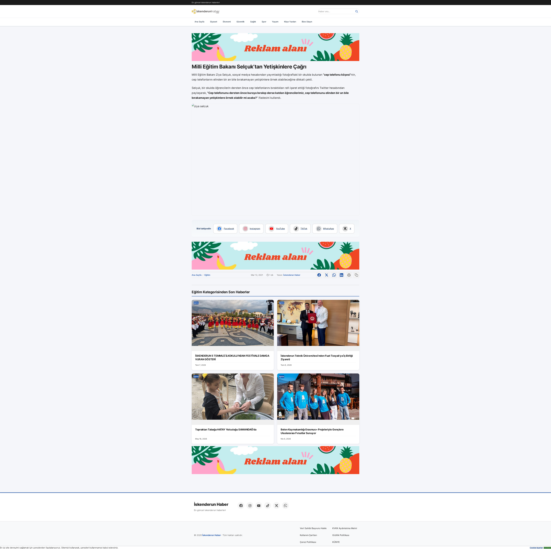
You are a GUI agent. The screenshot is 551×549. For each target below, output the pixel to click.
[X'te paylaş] (326, 275)
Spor (264, 21)
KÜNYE (336, 542)
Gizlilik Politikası (340, 535)
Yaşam (275, 21)
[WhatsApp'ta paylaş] (334, 275)
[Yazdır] (349, 275)
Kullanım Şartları (308, 535)
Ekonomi (227, 21)
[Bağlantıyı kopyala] (356, 275)
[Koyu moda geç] (313, 11)
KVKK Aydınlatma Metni (344, 528)
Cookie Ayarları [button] (536, 548)
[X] (276, 505)
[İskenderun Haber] (206, 11)
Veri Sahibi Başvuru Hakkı (313, 528)
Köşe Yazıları (290, 21)
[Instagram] (249, 505)
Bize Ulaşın (307, 21)
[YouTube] (258, 505)
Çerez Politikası (308, 542)
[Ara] (356, 11)
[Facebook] (240, 505)
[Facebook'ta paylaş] (319, 275)
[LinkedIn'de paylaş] (341, 275)
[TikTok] (267, 505)
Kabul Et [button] (547, 548)
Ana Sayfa (199, 21)
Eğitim (207, 275)
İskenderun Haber (291, 275)
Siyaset (213, 21)
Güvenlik (240, 21)
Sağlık (253, 21)
